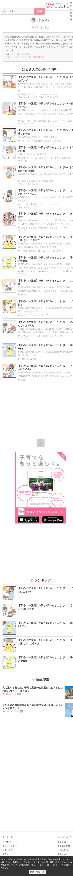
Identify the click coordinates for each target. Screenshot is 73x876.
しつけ (50, 158)
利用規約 (62, 854)
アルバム (58, 336)
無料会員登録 (71, 11)
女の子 (57, 158)
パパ (61, 227)
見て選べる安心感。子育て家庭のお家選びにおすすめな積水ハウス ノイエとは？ (33, 689)
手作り (60, 251)
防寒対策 (42, 121)
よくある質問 (64, 846)
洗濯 (23, 94)
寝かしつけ (26, 121)
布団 (70, 121)
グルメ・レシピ (10, 846)
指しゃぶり (44, 97)
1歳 (65, 227)
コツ (23, 141)
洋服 (23, 181)
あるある (54, 97)
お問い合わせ (64, 850)
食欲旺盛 (33, 227)
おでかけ (25, 336)
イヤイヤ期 (23, 338)
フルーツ (22, 230)
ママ (28, 141)
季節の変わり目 (33, 181)
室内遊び (35, 204)
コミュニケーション (41, 94)
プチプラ (22, 274)
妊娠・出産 (8, 850)
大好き (24, 227)
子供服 (45, 181)
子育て (6, 854)
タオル (54, 94)
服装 (51, 181)
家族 (23, 380)
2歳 (25, 160)
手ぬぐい (33, 251)
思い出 (41, 336)
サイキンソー (12, 711)
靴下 (35, 121)
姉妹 (28, 94)
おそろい (42, 251)
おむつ (34, 336)
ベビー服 (51, 251)
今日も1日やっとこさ (28, 97)
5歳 (32, 123)
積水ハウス (11, 694)
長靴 (23, 359)
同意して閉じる (37, 872)
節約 (33, 271)
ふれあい (25, 204)
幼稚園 (33, 359)
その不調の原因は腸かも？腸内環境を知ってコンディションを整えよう (33, 706)
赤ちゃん (49, 336)
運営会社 (62, 842)
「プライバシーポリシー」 (50, 865)
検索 (39, 11)
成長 (20, 160)
